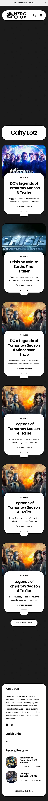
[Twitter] (12, 724)
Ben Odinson (26, 207)
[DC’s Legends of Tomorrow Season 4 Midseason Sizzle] (24, 319)
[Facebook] (7, 724)
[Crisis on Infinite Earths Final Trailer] (24, 241)
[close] (45, 3)
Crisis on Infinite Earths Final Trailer (24, 266)
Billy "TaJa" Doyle (33, 767)
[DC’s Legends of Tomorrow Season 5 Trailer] (24, 162)
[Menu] (41, 15)
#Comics (24, 178)
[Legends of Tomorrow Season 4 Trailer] (24, 403)
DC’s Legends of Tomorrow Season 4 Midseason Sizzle (24, 347)
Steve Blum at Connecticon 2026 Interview (28, 760)
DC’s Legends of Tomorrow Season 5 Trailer (24, 188)
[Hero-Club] (16, 15)
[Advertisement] (24, 44)
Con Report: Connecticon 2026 (28, 774)
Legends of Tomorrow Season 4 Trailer (24, 428)
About (8, 741)
